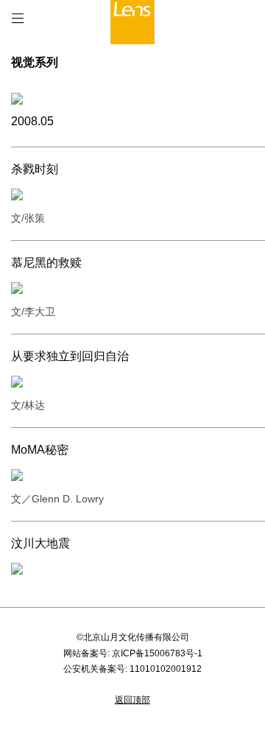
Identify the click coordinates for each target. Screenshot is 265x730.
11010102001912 (166, 669)
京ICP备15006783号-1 (157, 653)
